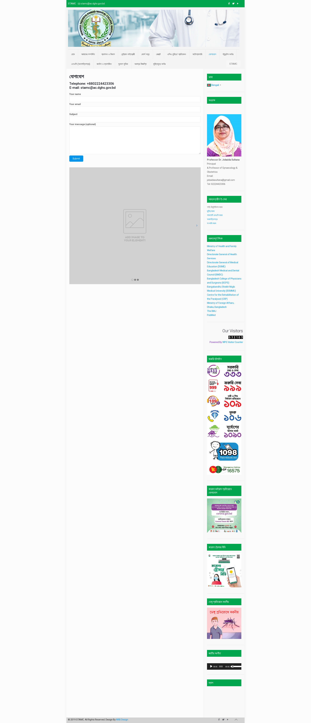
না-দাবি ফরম (211, 223)
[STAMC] (153, 28)
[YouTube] (237, 3)
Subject (73, 114)
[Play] (211, 666)
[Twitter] (233, 3)
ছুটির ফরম (211, 211)
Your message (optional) (82, 124)
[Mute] (232, 666)
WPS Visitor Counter (232, 342)
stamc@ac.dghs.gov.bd (93, 3)
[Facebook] (229, 3)
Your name (75, 94)
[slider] (236, 666)
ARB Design (122, 719)
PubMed (211, 315)
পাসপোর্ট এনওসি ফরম (215, 215)
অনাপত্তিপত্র (212, 219)
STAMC (233, 63)
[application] (224, 666)
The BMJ (211, 311)
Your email (75, 104)
